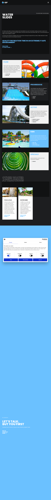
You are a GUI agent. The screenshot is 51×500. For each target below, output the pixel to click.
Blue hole (7, 75)
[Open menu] (48, 2)
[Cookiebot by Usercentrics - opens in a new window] (42, 239)
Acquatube (7, 74)
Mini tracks (34, 143)
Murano (34, 161)
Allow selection (25, 259)
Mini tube (34, 142)
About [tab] (40, 242)
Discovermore (7, 216)
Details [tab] (25, 242)
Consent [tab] (10, 242)
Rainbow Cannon (35, 119)
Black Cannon (35, 120)
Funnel (33, 97)
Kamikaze (34, 121)
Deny (11, 259)
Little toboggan (35, 145)
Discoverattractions (6, 47)
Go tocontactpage (5, 432)
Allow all (40, 259)
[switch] (19, 255)
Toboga (34, 96)
